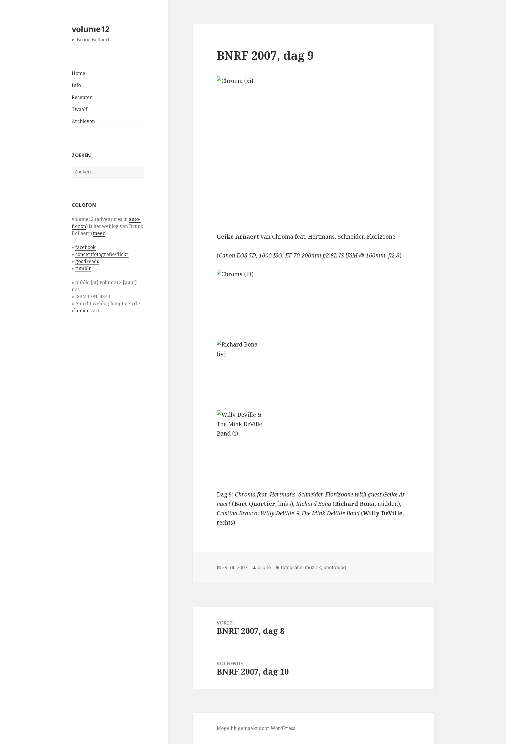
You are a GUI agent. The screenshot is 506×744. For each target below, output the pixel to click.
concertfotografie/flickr (102, 254)
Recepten (82, 97)
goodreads (87, 261)
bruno (264, 567)
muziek (313, 567)
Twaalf (79, 109)
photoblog (334, 567)
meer (99, 233)
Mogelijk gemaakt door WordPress (256, 728)
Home (78, 73)
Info (76, 85)
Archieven (83, 121)
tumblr (83, 268)
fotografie (291, 567)
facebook (85, 247)
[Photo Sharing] (313, 149)
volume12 (91, 28)
